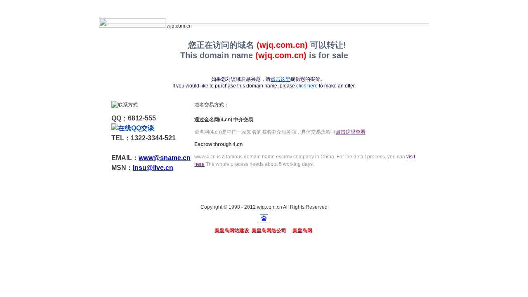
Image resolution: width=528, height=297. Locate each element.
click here (307, 86)
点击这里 (280, 79)
